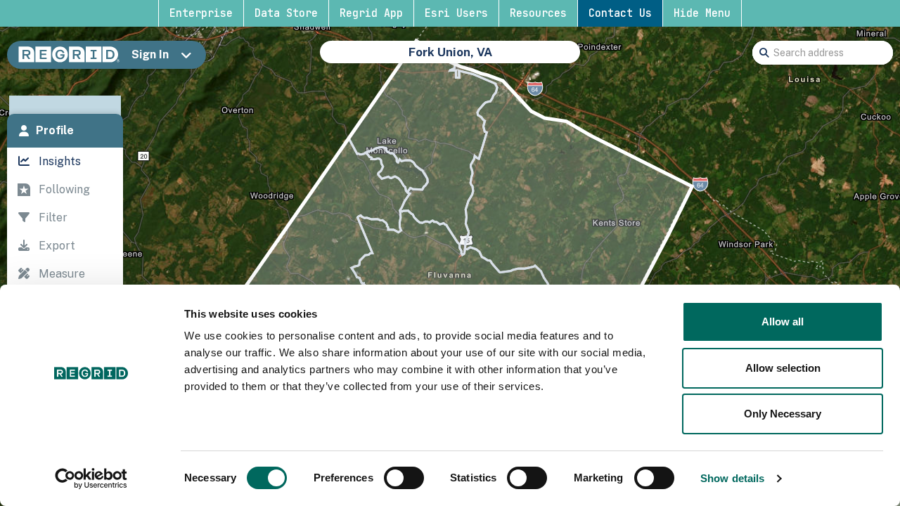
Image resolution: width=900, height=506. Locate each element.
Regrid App (371, 13)
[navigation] (65, 277)
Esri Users (456, 13)
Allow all (782, 321)
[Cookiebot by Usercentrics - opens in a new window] (91, 478)
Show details (732, 478)
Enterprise (201, 13)
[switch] (404, 478)
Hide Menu (702, 13)
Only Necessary (782, 414)
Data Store (286, 13)
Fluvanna (472, 59)
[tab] (65, 131)
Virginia (412, 59)
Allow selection (783, 368)
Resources (538, 13)
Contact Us (620, 13)
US (370, 59)
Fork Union (541, 59)
